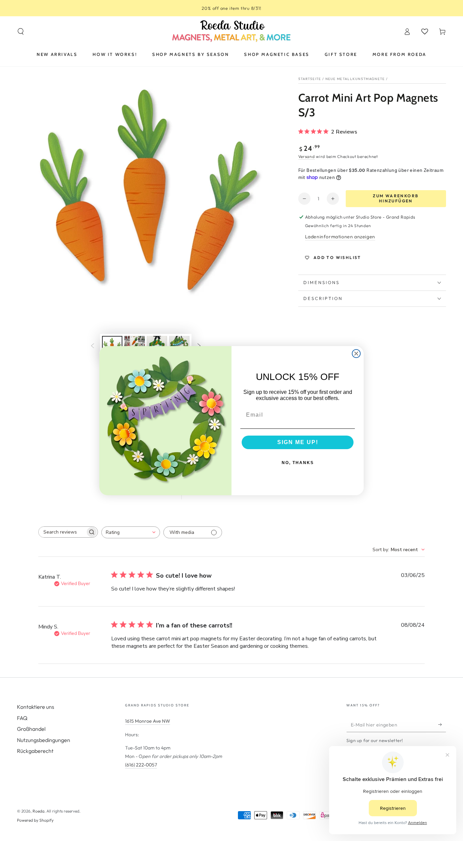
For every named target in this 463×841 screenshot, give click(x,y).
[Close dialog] (356, 353)
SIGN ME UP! (297, 442)
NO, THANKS (298, 462)
